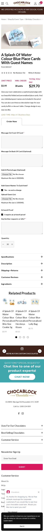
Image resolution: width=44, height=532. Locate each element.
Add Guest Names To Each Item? (14, 185)
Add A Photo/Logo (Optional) (13, 170)
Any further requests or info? (13, 219)
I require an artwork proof (14, 215)
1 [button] (16, 337)
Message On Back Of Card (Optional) (16, 151)
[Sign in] (35, 3)
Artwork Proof (7, 210)
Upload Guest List (8, 194)
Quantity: (5, 238)
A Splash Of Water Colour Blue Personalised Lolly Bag (35, 317)
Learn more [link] (8, 521)
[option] (22, 36)
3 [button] (24, 337)
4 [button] (28, 337)
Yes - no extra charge (12, 190)
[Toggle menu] (2, 3)
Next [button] (27, 44)
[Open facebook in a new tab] (19, 413)
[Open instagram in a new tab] (23, 413)
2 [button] (20, 337)
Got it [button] (22, 526)
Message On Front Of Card (12, 133)
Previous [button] (16, 44)
